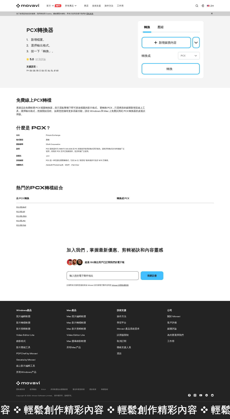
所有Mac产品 (74, 347)
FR (37, 70)
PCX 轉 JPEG (21, 216)
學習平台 (121, 322)
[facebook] (189, 395)
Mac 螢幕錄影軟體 (76, 341)
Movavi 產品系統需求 (128, 328)
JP (54, 70)
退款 (119, 353)
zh (212, 5)
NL (49, 70)
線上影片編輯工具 (25, 365)
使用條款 (33, 389)
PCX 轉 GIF (20, 211)
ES (43, 70)
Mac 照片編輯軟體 (76, 316)
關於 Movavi (173, 316)
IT (40, 70)
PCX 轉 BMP (21, 207)
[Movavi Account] (202, 5)
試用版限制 (123, 334)
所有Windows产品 (26, 371)
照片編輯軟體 (23, 316)
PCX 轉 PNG (21, 225)
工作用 (170, 341)
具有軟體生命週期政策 (59, 389)
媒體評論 (172, 328)
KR (57, 70)
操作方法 (121, 316)
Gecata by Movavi (26, 359)
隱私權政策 (20, 389)
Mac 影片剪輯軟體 (76, 328)
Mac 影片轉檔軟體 (76, 322)
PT (46, 70)
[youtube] (200, 395)
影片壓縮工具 (23, 347)
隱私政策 (89, 13)
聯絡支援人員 (124, 347)
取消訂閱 (121, 341)
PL (52, 70)
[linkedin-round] (206, 395)
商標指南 (104, 389)
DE (34, 70)
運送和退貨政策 (79, 389)
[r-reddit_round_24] (212, 395)
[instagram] (195, 395)
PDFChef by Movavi (27, 353)
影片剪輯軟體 (23, 328)
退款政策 (92, 389)
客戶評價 (172, 322)
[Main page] (27, 6)
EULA (43, 389)
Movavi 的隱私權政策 (120, 285)
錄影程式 (21, 341)
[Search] (196, 5)
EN (31, 70)
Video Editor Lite (25, 334)
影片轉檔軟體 (23, 322)
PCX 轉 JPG (20, 220)
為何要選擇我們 (175, 334)
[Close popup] (212, 13)
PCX (183, 55)
